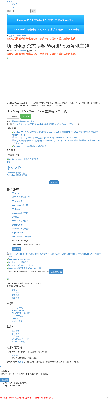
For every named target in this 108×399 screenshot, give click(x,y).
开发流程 (15, 295)
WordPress (21, 35)
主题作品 (15, 336)
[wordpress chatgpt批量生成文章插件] (23, 158)
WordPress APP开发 (20, 339)
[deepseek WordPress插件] (18, 259)
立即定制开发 (56, 271)
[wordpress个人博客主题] (17, 262)
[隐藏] (0, 366)
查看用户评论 (13, 155)
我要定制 (16, 249)
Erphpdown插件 (18, 310)
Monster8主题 (17, 315)
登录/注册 (16, 4)
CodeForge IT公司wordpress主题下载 (61, 137)
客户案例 (15, 333)
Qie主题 (15, 318)
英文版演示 (13, 116)
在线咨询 (15, 355)
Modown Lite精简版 (38, 145)
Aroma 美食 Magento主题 (23, 124)
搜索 (33, 11)
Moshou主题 (17, 321)
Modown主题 (17, 307)
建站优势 (15, 331)
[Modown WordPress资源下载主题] (24, 267)
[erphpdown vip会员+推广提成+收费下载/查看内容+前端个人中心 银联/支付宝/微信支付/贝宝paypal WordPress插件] (54, 254)
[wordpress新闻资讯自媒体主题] (20, 264)
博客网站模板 (17, 121)
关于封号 (15, 297)
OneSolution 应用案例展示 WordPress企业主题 (54, 124)
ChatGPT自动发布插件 (21, 313)
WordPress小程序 (19, 341)
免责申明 (15, 292)
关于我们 (15, 289)
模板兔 (9, 1)
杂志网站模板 (28, 121)
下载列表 (25, 116)
